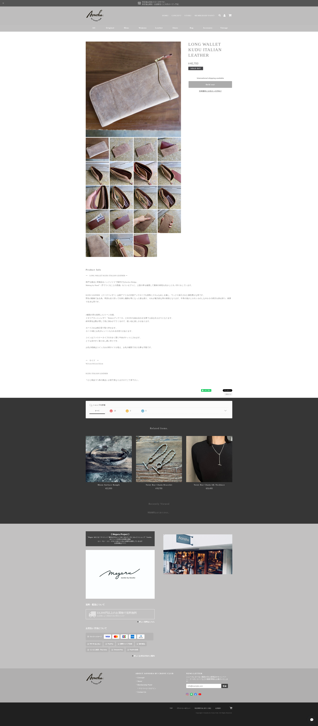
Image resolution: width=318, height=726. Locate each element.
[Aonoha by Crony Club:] (197, 554)
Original (110, 28)
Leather (159, 28)
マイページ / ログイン (147, 688)
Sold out (210, 84)
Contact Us (141, 692)
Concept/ (176, 16)
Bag (191, 28)
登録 (225, 686)
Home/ (165, 16)
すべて (97, 411)
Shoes (175, 28)
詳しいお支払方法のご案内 (144, 656)
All (93, 28)
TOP (171, 708)
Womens (143, 28)
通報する (228, 394)
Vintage (224, 28)
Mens (126, 28)
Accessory (208, 28)
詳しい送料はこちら (147, 622)
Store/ (188, 16)
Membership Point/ (205, 16)
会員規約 (218, 708)
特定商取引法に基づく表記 (203, 708)
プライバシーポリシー (183, 708)
